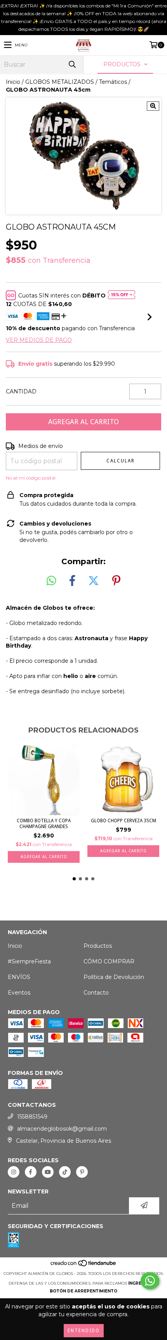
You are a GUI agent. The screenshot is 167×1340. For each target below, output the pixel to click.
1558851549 (32, 1116)
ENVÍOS (19, 977)
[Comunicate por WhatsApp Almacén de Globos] (150, 1280)
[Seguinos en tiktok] (65, 1172)
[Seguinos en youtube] (48, 1172)
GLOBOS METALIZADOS (59, 81)
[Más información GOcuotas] (121, 295)
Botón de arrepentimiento (83, 1291)
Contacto (96, 992)
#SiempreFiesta (29, 961)
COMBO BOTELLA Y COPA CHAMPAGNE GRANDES (44, 823)
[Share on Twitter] (93, 581)
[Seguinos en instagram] (13, 1172)
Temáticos (113, 81)
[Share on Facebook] (72, 581)
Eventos (19, 992)
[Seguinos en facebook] (31, 1172)
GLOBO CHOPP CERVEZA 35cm (123, 820)
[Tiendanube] (84, 1265)
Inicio (13, 81)
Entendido (84, 1330)
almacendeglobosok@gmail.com (62, 1128)
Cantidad (21, 391)
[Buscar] (72, 64)
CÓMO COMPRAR (109, 961)
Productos (98, 945)
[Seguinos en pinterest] (82, 1172)
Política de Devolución (114, 977)
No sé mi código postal (31, 478)
